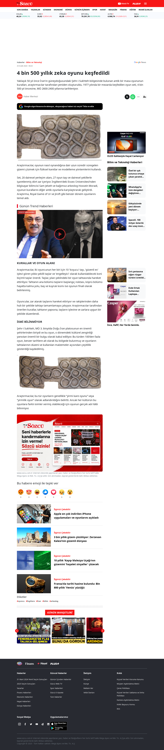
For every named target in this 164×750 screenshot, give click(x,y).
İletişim (87, 679)
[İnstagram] (19, 724)
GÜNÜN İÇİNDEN (82, 9)
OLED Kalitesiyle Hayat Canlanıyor (125, 156)
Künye (86, 684)
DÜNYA (68, 9)
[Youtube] (36, 724)
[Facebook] (25, 724)
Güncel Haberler (58, 673)
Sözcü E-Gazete (56, 692)
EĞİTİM (133, 9)
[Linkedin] (48, 724)
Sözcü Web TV (56, 684)
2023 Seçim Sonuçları (26, 684)
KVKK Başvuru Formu (126, 704)
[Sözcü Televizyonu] (19, 663)
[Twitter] (31, 724)
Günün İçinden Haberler (60, 679)
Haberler (21, 673)
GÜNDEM (47, 9)
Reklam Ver (88, 688)
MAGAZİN (113, 9)
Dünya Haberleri (24, 706)
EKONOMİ (58, 9)
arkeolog (54, 601)
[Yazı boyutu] (144, 96)
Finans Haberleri (24, 692)
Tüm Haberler (56, 697)
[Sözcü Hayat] (42, 663)
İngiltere (31, 601)
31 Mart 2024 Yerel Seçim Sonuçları (32, 679)
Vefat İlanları (89, 692)
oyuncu (21, 601)
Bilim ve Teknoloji (34, 62)
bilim (46, 601)
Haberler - (21, 62)
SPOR (94, 9)
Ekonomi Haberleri (25, 697)
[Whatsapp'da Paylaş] (132, 96)
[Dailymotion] (42, 724)
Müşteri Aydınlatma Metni (128, 684)
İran (39, 601)
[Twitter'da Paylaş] (127, 96)
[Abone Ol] (140, 62)
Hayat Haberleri (23, 701)
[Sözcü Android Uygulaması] (58, 728)
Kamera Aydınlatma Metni (128, 700)
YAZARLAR (35, 9)
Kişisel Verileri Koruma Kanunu (130, 679)
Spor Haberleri (56, 688)
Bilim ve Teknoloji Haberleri (124, 162)
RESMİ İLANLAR (145, 9)
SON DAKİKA (22, 9)
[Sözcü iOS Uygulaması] (58, 723)
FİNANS (123, 9)
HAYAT (103, 9)
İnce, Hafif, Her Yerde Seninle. (123, 325)
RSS (118, 709)
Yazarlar (20, 688)
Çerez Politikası (123, 688)
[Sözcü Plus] (54, 664)
